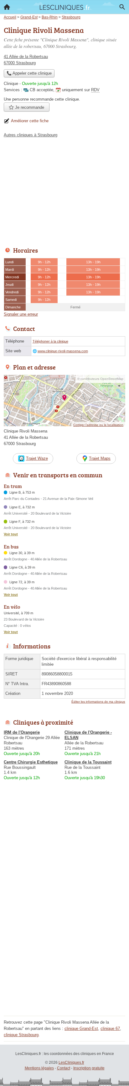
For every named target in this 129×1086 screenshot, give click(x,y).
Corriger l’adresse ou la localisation (98, 425)
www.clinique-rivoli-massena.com (63, 351)
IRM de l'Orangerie (22, 732)
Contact (63, 1068)
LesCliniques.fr (71, 1062)
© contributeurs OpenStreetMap (100, 378)
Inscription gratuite (89, 1068)
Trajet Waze (37, 458)
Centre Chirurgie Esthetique (31, 762)
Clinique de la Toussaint (87, 762)
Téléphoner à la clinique (50, 341)
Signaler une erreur (21, 314)
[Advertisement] (64, 949)
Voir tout (11, 534)
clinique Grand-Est (81, 1028)
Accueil (7, 7)
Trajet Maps (100, 458)
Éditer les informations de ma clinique (98, 701)
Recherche (122, 7)
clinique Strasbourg (21, 1034)
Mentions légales (39, 1068)
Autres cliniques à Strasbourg (30, 135)
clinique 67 (110, 1028)
